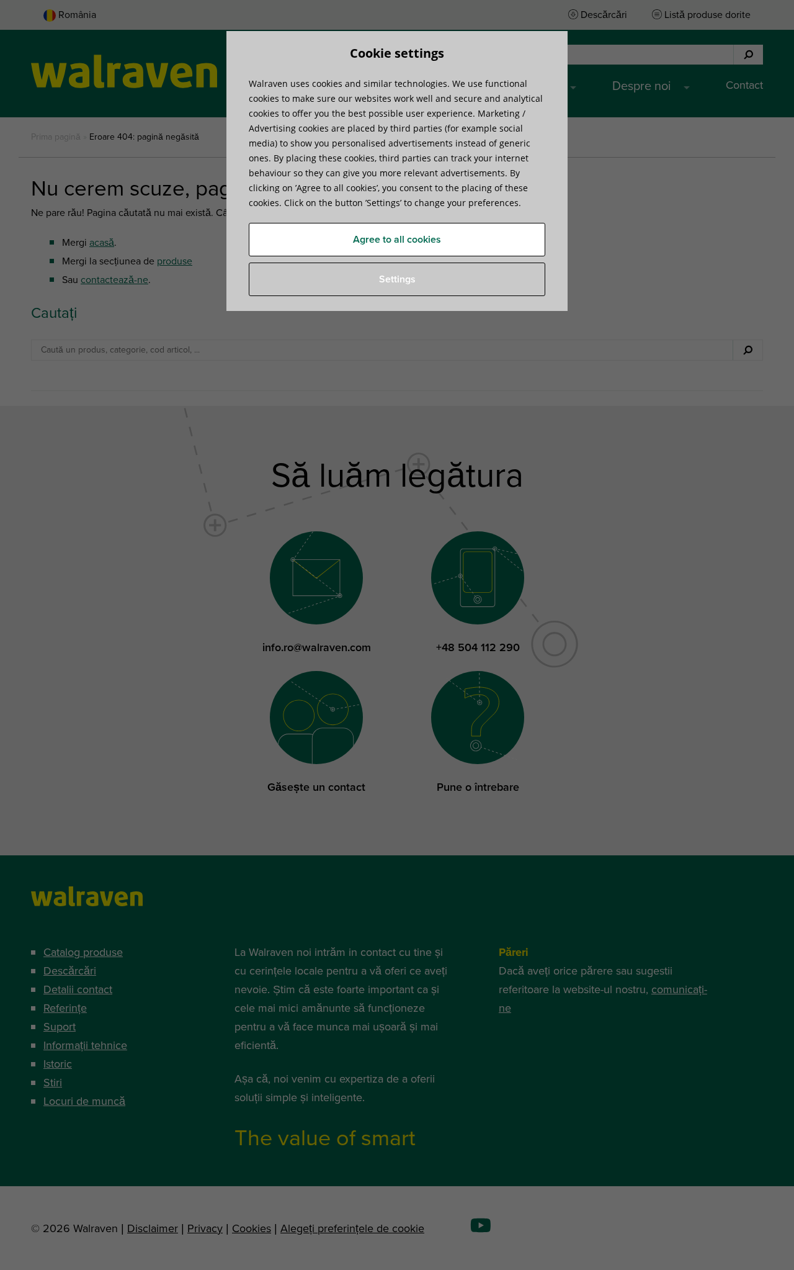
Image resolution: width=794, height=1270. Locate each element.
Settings (397, 279)
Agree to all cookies (397, 239)
